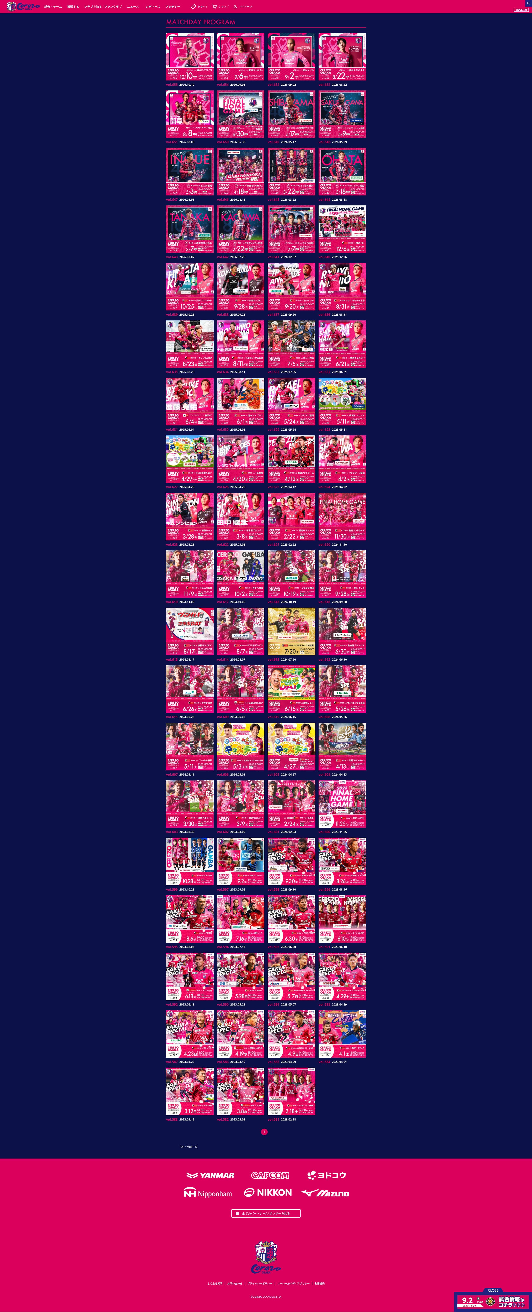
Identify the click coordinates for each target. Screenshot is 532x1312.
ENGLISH (521, 9)
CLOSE (493, 1290)
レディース (153, 7)
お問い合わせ (234, 1283)
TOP (181, 1147)
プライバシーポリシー (259, 1283)
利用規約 (320, 1283)
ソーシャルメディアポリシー (293, 1283)
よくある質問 (214, 1283)
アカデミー (173, 7)
